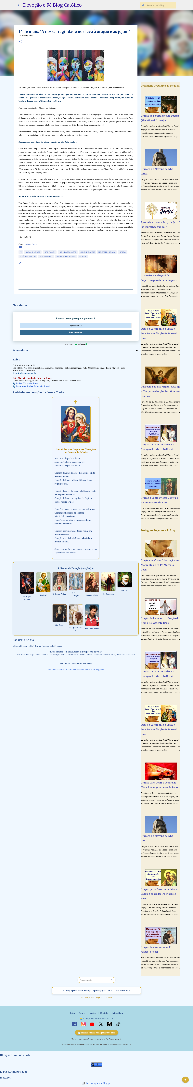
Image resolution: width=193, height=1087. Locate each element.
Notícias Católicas (28, 256)
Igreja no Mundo (32, 252)
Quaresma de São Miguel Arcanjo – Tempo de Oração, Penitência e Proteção (160, 391)
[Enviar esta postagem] (20, 248)
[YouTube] (92, 1023)
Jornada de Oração (67, 252)
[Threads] (110, 1023)
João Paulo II (49, 252)
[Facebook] (75, 1023)
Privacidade (117, 1012)
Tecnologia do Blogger (98, 1083)
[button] (20, 42)
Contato (104, 1012)
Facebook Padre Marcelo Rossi (33, 386)
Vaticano (83, 256)
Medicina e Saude (87, 252)
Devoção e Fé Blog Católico (52, 5)
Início (72, 1012)
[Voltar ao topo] (185, 1080)
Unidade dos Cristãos (66, 256)
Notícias (122, 252)
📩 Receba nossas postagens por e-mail (96, 1032)
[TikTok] (118, 1023)
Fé (21, 252)
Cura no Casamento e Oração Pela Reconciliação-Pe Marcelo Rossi (159, 333)
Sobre (82, 1012)
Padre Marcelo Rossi (27, 383)
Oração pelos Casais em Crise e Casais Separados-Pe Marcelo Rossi (159, 894)
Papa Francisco (46, 256)
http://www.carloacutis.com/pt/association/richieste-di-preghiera (75, 669)
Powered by (68, 344)
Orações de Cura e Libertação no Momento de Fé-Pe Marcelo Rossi (160, 565)
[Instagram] (83, 1023)
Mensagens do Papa (106, 252)
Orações (92, 1012)
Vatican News (31, 244)
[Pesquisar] (112, 980)
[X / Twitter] (101, 1023)
